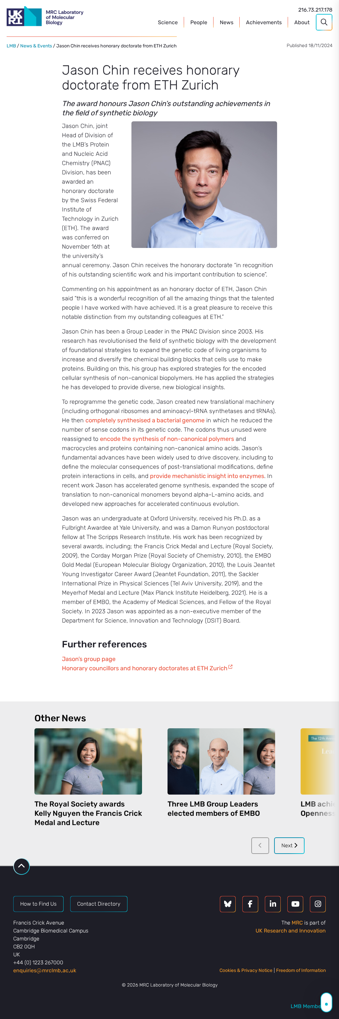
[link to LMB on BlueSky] (227, 904)
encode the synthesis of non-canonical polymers (167, 439)
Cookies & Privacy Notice (245, 970)
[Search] (324, 22)
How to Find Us (38, 904)
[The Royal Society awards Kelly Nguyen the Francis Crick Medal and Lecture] (88, 761)
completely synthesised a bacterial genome (145, 420)
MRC (297, 923)
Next (287, 845)
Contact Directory (99, 904)
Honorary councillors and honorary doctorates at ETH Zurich (144, 668)
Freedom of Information (301, 970)
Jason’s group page (89, 659)
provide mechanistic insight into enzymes (207, 476)
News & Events (36, 46)
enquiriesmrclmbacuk (44, 970)
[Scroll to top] (21, 866)
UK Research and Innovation (291, 931)
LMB (11, 46)
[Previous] (260, 845)
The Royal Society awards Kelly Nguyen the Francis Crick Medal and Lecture (88, 813)
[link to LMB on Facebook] (250, 904)
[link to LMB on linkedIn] (272, 904)
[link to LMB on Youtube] (295, 904)
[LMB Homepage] (45, 17)
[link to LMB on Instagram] (317, 904)
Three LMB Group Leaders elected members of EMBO (214, 809)
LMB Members (308, 1006)
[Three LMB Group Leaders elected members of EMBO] (221, 761)
